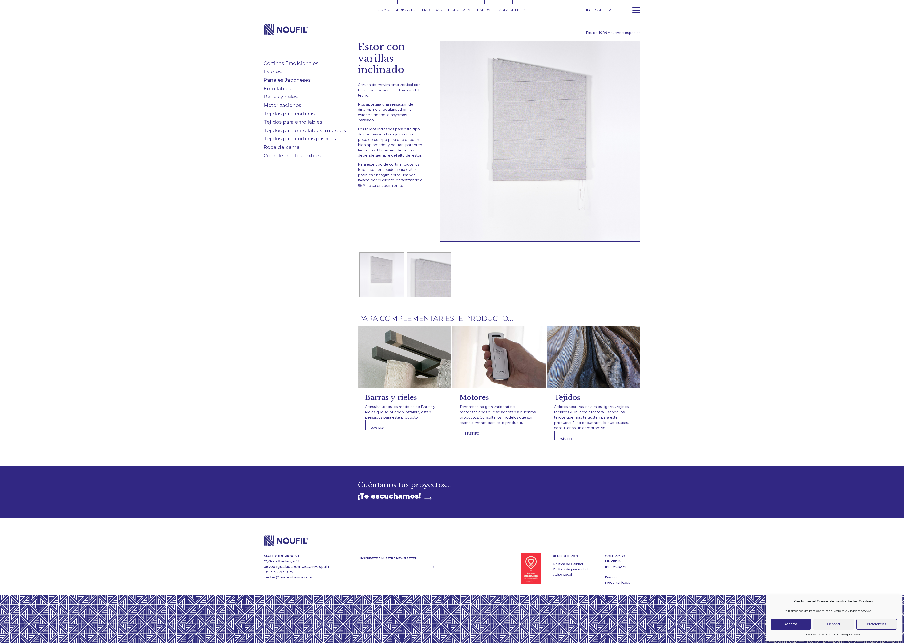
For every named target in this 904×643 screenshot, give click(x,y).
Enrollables (277, 88)
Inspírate (485, 10)
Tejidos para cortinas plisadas (300, 139)
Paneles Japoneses (287, 80)
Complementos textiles (292, 156)
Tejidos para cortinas (289, 114)
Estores (273, 72)
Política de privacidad (847, 634)
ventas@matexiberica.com (288, 577)
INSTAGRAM (615, 567)
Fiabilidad (432, 10)
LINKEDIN (613, 561)
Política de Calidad (568, 564)
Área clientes (512, 10)
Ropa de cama (281, 147)
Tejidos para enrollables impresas (305, 130)
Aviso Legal (562, 574)
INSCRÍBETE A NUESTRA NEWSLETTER (388, 558)
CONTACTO (615, 556)
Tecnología (459, 10)
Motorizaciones (282, 105)
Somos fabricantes (397, 10)
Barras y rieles (281, 97)
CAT (598, 10)
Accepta (790, 624)
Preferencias (876, 624)
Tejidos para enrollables (293, 122)
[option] (381, 274)
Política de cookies (818, 634)
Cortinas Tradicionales (291, 63)
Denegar (833, 624)
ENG (609, 10)
